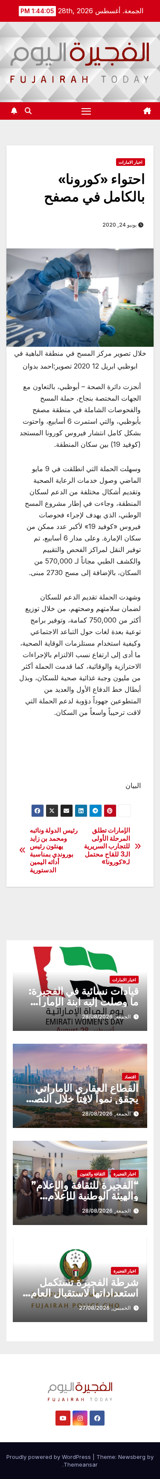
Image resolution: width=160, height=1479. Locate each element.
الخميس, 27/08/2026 (105, 1308)
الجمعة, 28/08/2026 (106, 1016)
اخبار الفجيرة (124, 1173)
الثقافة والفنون (92, 1173)
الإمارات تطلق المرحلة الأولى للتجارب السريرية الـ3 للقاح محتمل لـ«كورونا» (107, 846)
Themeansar (81, 1464)
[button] (28, 110)
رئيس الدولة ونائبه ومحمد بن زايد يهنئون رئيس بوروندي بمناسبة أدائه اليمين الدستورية (54, 850)
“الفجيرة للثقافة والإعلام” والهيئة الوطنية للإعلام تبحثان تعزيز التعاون (85, 1196)
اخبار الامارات (131, 162)
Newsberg (131, 1456)
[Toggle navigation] (86, 111)
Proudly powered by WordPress (49, 1456)
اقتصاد (130, 1076)
